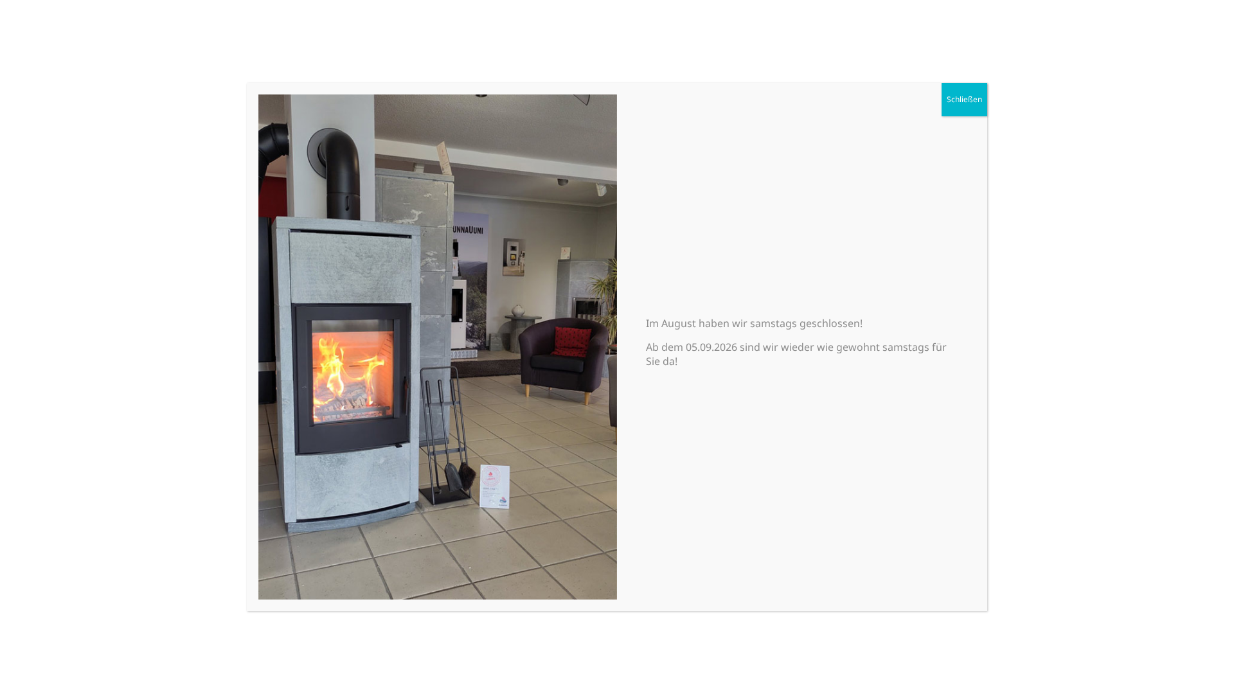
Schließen (964, 99)
